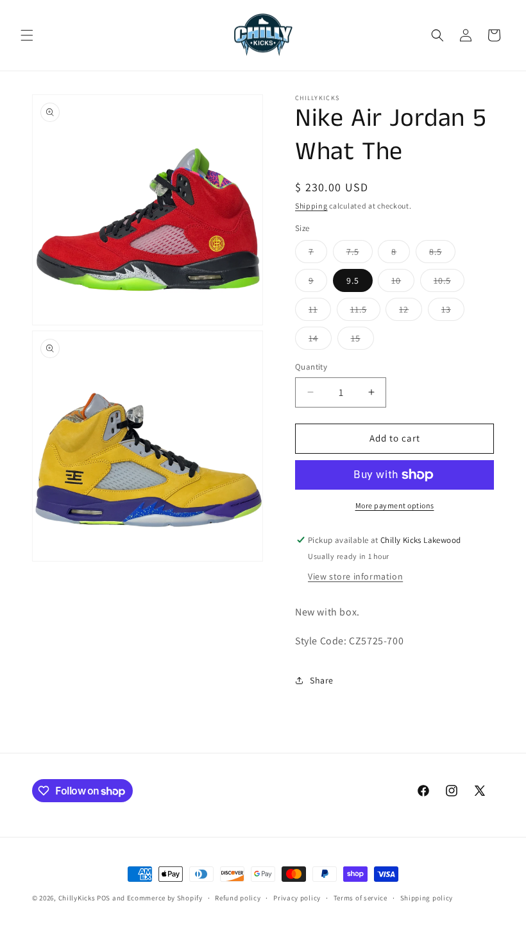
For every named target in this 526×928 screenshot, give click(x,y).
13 (452, 312)
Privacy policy (297, 897)
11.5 (365, 312)
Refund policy (237, 897)
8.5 (442, 254)
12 (410, 312)
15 (362, 341)
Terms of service (360, 897)
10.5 (449, 283)
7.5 (359, 254)
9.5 (352, 280)
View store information (355, 576)
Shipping (311, 206)
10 (402, 283)
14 (320, 341)
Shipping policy (427, 897)
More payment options (394, 505)
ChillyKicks (77, 897)
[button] (27, 35)
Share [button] (322, 680)
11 (320, 312)
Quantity (311, 366)
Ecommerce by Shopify (165, 897)
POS (103, 897)
